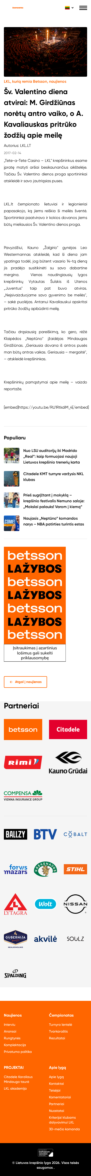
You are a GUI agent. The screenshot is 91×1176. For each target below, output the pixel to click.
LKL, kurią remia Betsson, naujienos (35, 81)
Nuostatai (56, 1111)
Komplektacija (15, 1045)
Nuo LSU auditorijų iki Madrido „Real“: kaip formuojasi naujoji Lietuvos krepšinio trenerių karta (51, 456)
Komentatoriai (60, 1097)
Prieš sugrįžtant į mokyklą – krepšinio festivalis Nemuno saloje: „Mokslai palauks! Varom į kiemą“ (53, 501)
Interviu (9, 1024)
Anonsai (10, 1031)
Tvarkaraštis (58, 1031)
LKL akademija (15, 1088)
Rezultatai (57, 1038)
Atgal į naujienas (28, 682)
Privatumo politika (18, 1052)
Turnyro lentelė (60, 1024)
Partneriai (56, 1104)
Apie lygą (56, 1077)
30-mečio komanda (64, 1129)
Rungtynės (12, 1038)
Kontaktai (56, 1084)
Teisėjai (54, 1090)
